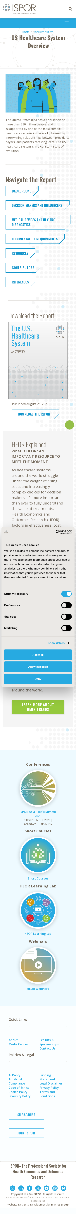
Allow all (38, 654)
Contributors (23, 267)
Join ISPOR (26, 1133)
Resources (20, 253)
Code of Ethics (19, 1088)
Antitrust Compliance (17, 1081)
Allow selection (38, 666)
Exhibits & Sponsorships (49, 1042)
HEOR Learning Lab (38, 934)
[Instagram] (55, 1188)
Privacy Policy (49, 1088)
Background (21, 191)
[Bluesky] (63, 1188)
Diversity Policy (20, 1096)
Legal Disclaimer (50, 1083)
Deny (38, 678)
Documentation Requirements (35, 239)
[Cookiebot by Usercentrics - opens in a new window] (55, 532)
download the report (35, 414)
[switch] (66, 605)
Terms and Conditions (47, 1094)
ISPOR (38, 1194)
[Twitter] (38, 1188)
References (20, 282)
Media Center (18, 1044)
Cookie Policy (18, 1092)
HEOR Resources (44, 32)
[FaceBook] (29, 1188)
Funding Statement (47, 1077)
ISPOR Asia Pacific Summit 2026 (38, 814)
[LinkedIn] (21, 1188)
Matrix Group (60, 1204)
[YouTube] (46, 1188)
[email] (12, 1188)
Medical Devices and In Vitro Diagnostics (33, 222)
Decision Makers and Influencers (37, 205)
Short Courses (38, 878)
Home (26, 32)
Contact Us (47, 1048)
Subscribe (26, 1114)
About (13, 1040)
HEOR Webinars (38, 989)
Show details (56, 642)
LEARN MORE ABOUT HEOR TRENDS (38, 707)
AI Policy (14, 1075)
